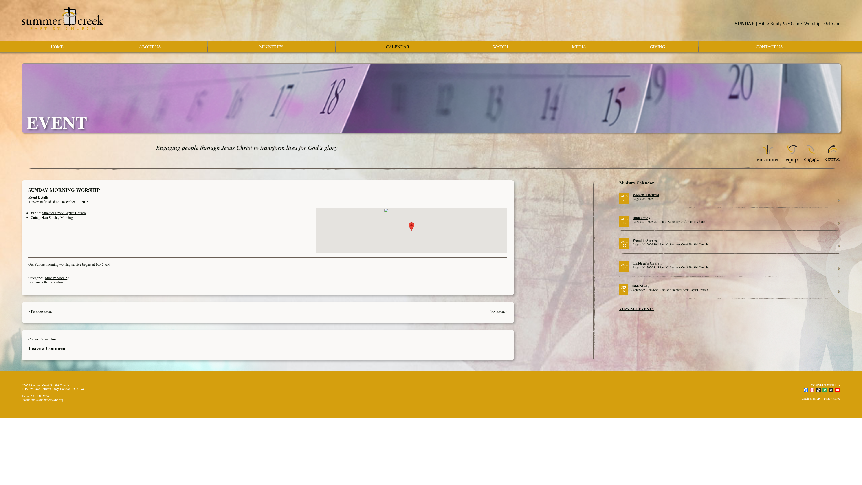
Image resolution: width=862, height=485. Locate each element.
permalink (56, 282)
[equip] (791, 161)
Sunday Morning (61, 217)
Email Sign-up (811, 399)
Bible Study (641, 217)
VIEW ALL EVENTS (636, 308)
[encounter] (768, 161)
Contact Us (769, 46)
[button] (411, 226)
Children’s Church (647, 263)
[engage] (811, 161)
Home (57, 46)
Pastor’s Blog (832, 399)
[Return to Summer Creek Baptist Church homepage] (62, 18)
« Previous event (40, 311)
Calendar (397, 46)
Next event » (498, 311)
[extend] (832, 161)
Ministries (271, 46)
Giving (657, 46)
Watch (500, 46)
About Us (150, 46)
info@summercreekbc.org (47, 400)
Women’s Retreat (646, 194)
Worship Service (645, 240)
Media (579, 46)
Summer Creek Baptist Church (64, 212)
